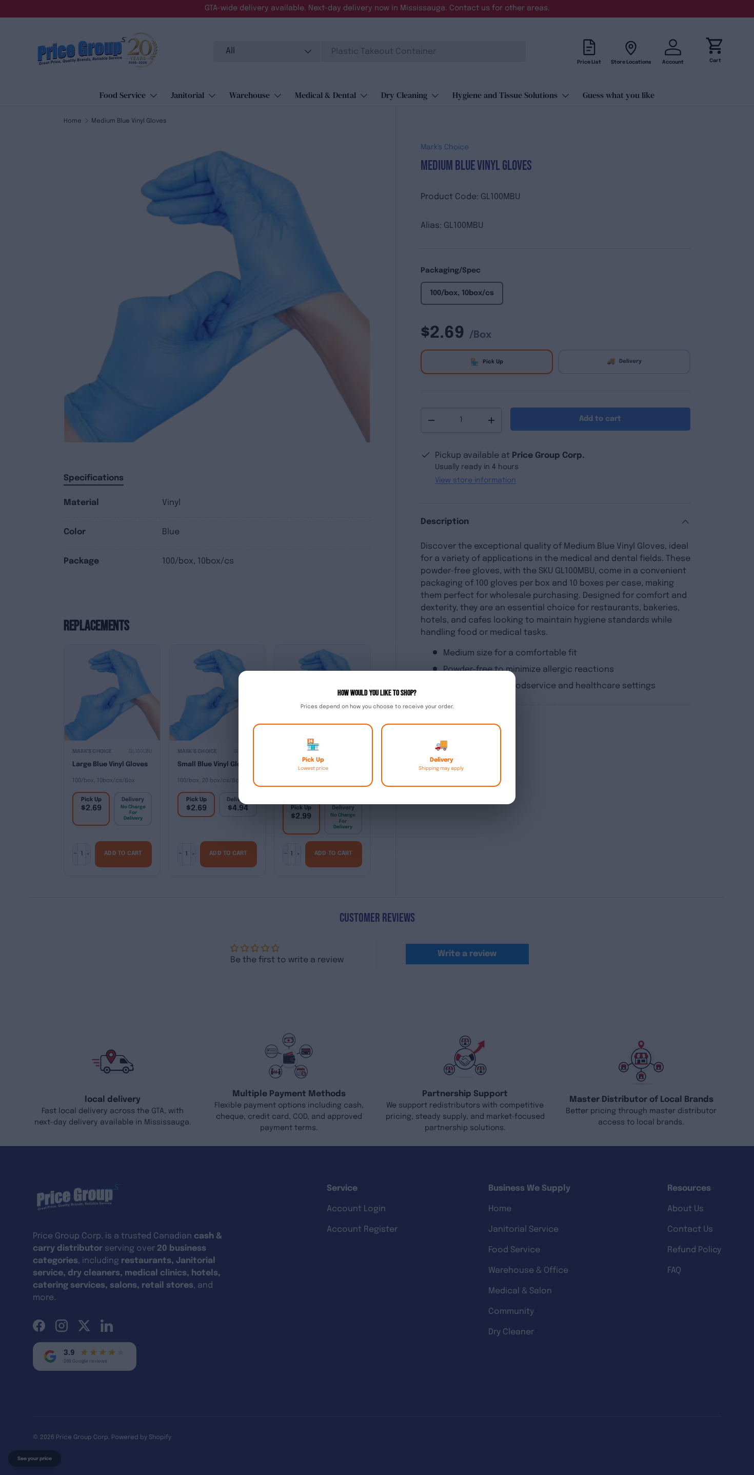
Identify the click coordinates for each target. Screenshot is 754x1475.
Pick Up (313, 755)
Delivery (441, 755)
